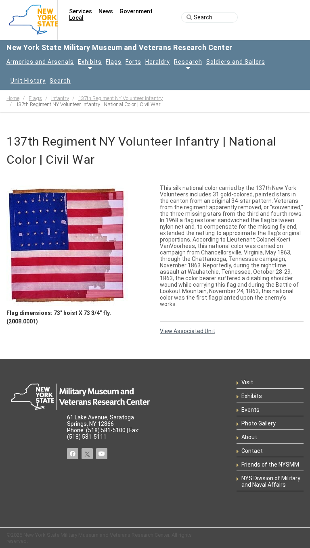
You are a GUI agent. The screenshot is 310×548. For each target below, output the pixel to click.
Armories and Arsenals (40, 61)
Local (76, 18)
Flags (113, 61)
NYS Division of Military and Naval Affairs (270, 481)
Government (136, 11)
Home (12, 98)
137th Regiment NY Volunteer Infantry (120, 98)
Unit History (28, 80)
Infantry (60, 98)
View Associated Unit (187, 331)
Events (250, 409)
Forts (133, 61)
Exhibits (90, 61)
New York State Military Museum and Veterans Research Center (119, 47)
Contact (252, 451)
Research (188, 61)
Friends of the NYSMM (270, 464)
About (249, 437)
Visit (247, 382)
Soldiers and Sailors (235, 61)
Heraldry (157, 61)
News (105, 11)
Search (60, 80)
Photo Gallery (258, 423)
